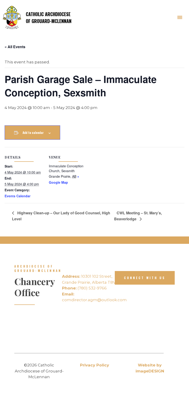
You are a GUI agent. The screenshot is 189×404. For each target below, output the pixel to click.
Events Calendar (17, 196)
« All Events (15, 46)
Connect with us (144, 277)
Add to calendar (33, 132)
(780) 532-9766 (84, 288)
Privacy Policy (94, 365)
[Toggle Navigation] (179, 17)
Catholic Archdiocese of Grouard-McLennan (48, 17)
